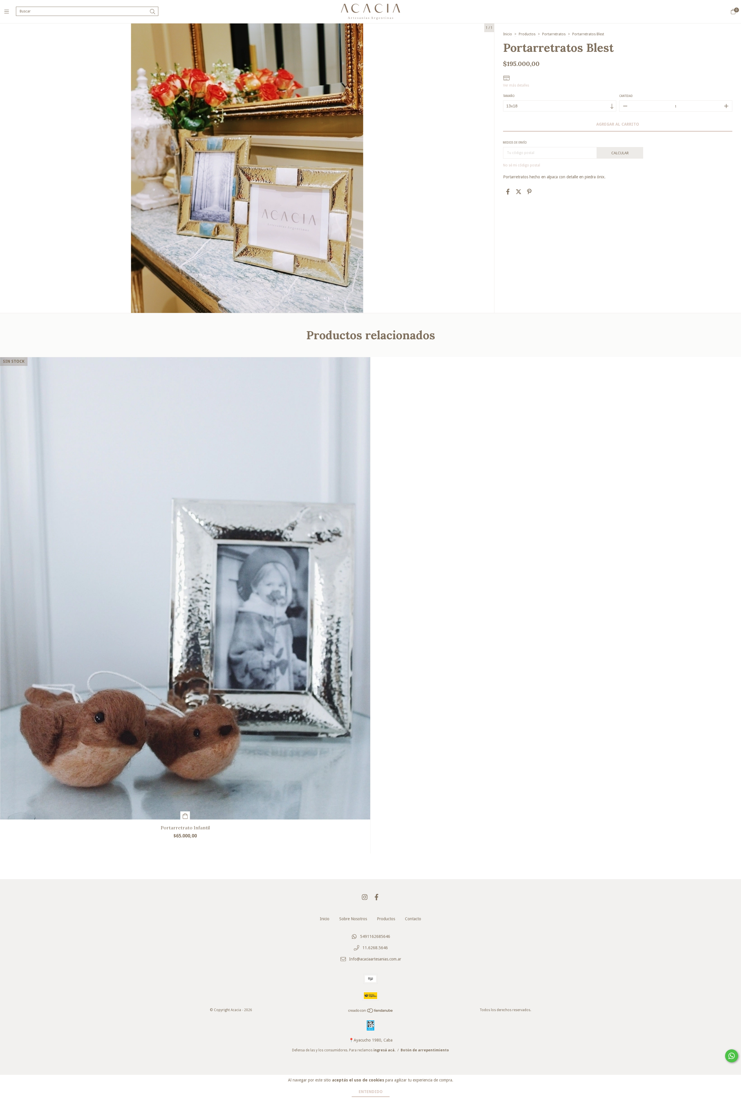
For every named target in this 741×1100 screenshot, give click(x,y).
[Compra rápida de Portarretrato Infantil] (185, 815)
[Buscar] (152, 11)
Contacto (413, 918)
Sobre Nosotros (353, 918)
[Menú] (10, 11)
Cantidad (626, 96)
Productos (527, 34)
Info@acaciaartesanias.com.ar (375, 959)
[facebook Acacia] (376, 897)
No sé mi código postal (521, 165)
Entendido (371, 1091)
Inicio (507, 34)
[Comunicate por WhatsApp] (731, 1055)
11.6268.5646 (375, 947)
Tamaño (509, 96)
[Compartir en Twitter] (518, 191)
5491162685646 (375, 936)
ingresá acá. (384, 1050)
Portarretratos (554, 34)
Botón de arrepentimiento (425, 1050)
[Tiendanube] (371, 1012)
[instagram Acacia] (364, 897)
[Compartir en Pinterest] (529, 191)
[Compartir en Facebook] (508, 191)
